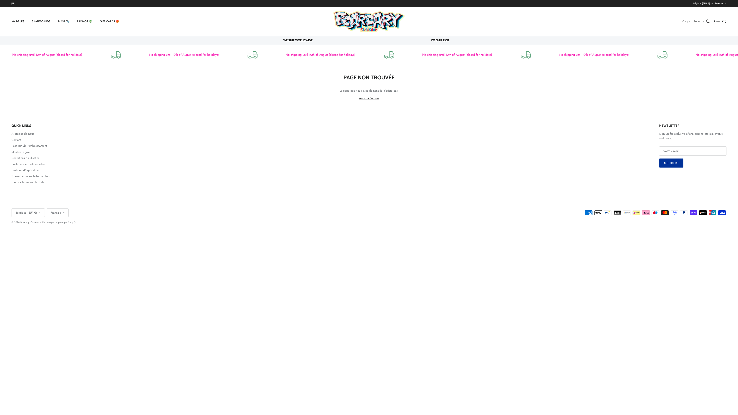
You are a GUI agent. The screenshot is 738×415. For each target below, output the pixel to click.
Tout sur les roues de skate (28, 182)
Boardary (24, 222)
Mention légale (21, 152)
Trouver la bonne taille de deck (31, 176)
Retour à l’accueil (369, 98)
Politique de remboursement (29, 146)
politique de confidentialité (28, 164)
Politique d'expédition (25, 170)
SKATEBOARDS (41, 21)
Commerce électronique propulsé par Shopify (53, 222)
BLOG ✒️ (63, 21)
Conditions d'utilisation (26, 158)
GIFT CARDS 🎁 (109, 21)
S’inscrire (671, 163)
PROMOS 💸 (84, 21)
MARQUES (18, 21)
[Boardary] (369, 21)
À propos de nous (23, 134)
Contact (16, 140)
